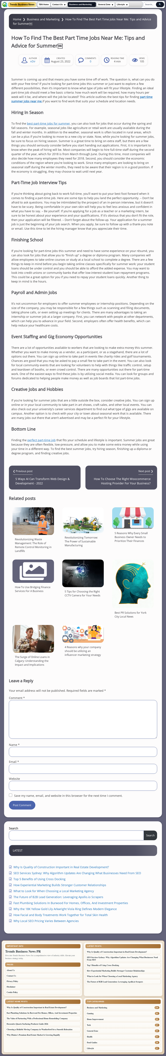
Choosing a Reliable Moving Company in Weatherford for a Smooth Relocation (39, 1029)
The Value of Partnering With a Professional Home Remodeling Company (37, 1018)
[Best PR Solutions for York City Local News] (133, 584)
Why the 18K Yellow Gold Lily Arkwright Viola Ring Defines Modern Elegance (65, 909)
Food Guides (92, 1042)
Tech (89, 1025)
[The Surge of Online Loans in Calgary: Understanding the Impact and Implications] (33, 639)
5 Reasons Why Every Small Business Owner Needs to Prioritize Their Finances (131, 537)
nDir (33, 61)
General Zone (104, 4)
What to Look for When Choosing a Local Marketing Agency (53, 891)
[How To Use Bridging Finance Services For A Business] (33, 571)
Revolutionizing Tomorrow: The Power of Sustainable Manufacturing (81, 541)
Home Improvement (95, 1019)
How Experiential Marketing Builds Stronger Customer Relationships (59, 885)
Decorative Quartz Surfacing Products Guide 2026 (27, 1024)
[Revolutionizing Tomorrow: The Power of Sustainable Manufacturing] (83, 520)
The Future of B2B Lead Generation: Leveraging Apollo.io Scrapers (58, 897)
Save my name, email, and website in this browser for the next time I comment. (68, 796)
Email (14, 762)
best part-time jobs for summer (48, 123)
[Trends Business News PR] (5, 4)
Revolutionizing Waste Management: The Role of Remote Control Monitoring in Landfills (33, 545)
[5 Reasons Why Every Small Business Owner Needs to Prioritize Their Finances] (133, 518)
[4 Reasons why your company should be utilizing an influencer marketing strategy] (83, 634)
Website (14, 779)
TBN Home (44, 4)
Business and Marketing (80, 4)
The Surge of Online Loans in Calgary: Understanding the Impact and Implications (32, 660)
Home (17, 19)
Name (14, 745)
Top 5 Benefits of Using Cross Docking (39, 879)
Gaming (90, 1013)
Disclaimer (11, 986)
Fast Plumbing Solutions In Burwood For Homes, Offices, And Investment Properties (70, 903)
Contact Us (57, 4)
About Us (11, 970)
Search (13, 828)
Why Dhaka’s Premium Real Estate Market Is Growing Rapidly (33, 1035)
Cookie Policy (12, 992)
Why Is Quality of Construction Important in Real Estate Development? (61, 867)
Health (89, 1036)
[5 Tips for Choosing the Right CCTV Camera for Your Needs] (83, 573)
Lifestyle (121, 4)
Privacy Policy (12, 981)
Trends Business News (22, 4)
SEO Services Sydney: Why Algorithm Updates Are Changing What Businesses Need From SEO (77, 873)
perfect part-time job (41, 440)
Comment (17, 698)
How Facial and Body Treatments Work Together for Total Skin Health (60, 915)
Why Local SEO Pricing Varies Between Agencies (46, 921)
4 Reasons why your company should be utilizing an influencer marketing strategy (83, 650)
